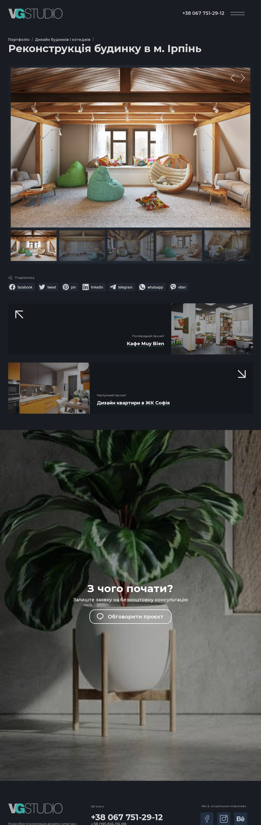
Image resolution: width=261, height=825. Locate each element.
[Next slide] (243, 78)
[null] (21, 287)
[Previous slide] (232, 78)
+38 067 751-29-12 (203, 13)
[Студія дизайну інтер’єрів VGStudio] (35, 13)
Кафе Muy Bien (145, 343)
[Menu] (237, 13)
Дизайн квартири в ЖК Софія (133, 403)
